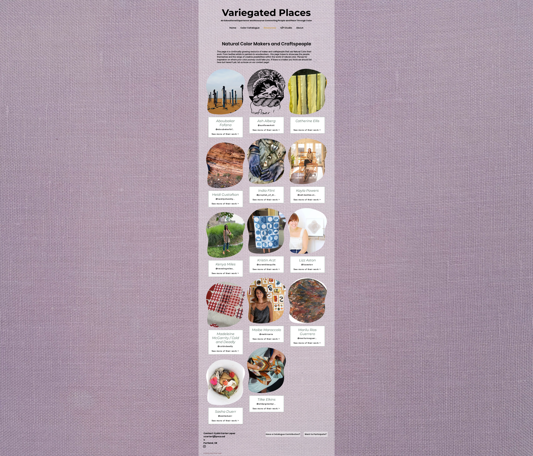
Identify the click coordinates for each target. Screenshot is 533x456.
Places (293, 12)
